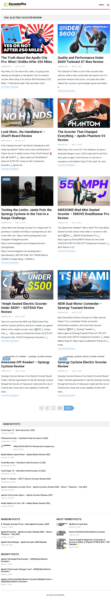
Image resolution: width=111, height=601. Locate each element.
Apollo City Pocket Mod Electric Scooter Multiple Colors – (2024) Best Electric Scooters (27, 580)
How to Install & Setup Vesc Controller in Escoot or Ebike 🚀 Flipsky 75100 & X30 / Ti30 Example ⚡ (89, 542)
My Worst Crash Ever (78, 524)
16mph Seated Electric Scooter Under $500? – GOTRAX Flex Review (24, 308)
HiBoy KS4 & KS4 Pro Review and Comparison (34, 446)
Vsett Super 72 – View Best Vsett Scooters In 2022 (23, 471)
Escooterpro (58, 595)
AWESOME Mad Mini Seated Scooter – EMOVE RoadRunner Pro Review (83, 214)
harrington (6, 66)
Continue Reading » (10, 87)
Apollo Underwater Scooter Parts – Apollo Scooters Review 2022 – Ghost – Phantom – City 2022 (44, 487)
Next (68, 408)
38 (60, 408)
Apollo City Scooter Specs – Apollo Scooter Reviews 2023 (27, 495)
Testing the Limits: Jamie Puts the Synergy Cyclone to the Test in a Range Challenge (26, 214)
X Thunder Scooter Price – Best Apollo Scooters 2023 (25, 524)
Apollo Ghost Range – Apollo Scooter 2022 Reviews (24, 542)
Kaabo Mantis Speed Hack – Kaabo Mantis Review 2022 (25, 454)
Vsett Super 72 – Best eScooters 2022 (18, 430)
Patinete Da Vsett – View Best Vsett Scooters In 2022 (24, 438)
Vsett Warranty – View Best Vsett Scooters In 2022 (23, 463)
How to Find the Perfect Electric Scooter (87, 532)
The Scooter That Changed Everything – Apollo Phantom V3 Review (81, 136)
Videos (6, 27)
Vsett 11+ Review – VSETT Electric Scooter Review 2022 (26, 479)
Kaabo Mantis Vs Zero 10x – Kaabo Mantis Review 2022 (25, 503)
